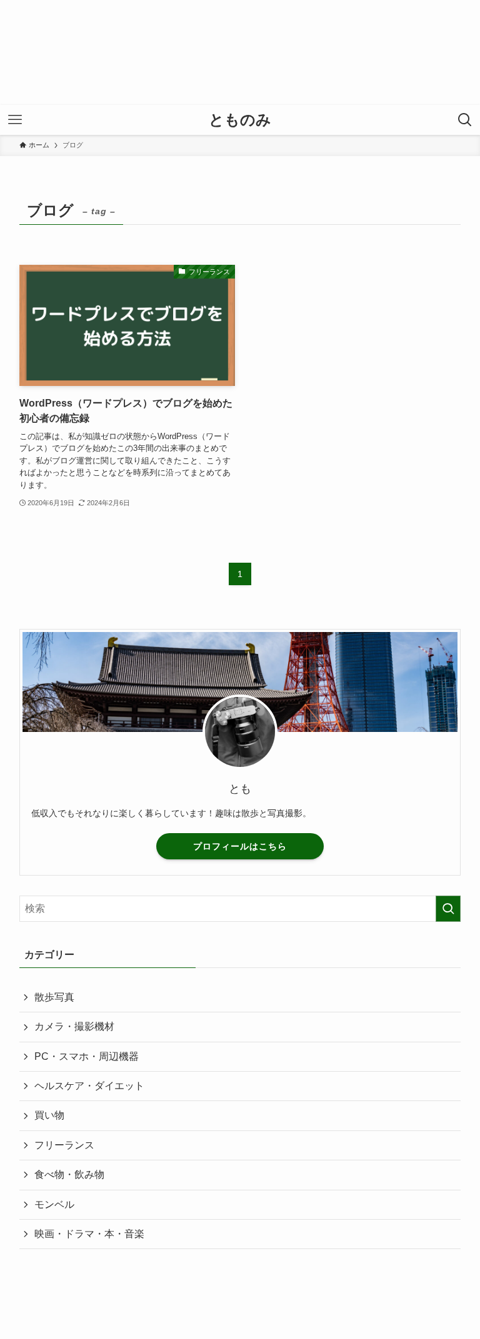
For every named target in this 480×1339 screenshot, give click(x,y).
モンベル (54, 1204)
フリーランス (64, 1145)
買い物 (49, 1115)
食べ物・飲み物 (69, 1174)
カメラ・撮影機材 (74, 1026)
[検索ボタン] (465, 120)
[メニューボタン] (15, 120)
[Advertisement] (240, 52)
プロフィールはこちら (240, 846)
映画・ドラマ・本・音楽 (89, 1233)
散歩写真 (54, 997)
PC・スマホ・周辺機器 (86, 1056)
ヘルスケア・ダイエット (89, 1085)
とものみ (240, 119)
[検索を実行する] (448, 909)
